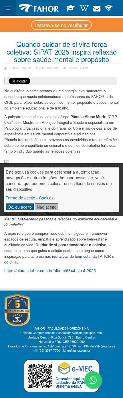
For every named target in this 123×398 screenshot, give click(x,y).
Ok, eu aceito (20, 207)
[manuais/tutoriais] (84, 8)
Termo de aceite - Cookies (29, 198)
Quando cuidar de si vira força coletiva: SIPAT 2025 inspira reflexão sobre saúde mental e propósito (62, 51)
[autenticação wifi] (109, 8)
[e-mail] (97, 8)
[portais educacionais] (71, 8)
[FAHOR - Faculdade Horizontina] (39, 8)
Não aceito (46, 207)
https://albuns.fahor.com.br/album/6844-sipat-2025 (50, 270)
